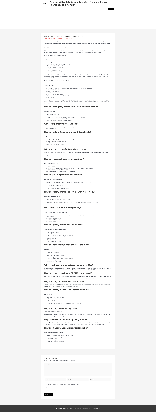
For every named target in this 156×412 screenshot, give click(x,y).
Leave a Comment (48, 38)
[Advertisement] (78, 19)
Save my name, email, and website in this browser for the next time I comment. (63, 384)
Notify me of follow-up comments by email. (54, 387)
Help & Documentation (57, 38)
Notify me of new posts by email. (52, 390)
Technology (65, 38)
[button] (82, 9)
